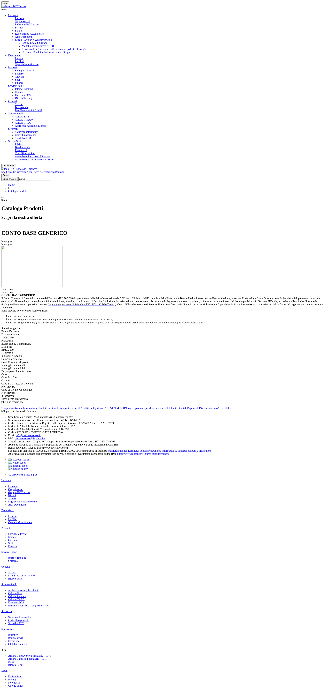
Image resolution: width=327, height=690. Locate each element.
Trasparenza (7, 408)
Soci (17, 79)
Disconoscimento (208, 408)
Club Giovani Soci (25, 153)
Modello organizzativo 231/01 (38, 45)
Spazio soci (7, 629)
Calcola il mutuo (24, 119)
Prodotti (12, 67)
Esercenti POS (23, 95)
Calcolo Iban (22, 116)
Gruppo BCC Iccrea (19, 492)
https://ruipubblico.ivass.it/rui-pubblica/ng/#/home (134, 450)
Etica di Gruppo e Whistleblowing (33, 39)
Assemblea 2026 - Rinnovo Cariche (34, 159)
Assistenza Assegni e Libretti (30, 125)
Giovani (19, 76)
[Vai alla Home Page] (19, 168)
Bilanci (19, 27)
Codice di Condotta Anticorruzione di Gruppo (46, 52)
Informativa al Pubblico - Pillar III (41, 408)
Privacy (12, 679)
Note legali (14, 682)
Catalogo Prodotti (17, 191)
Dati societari (15, 676)
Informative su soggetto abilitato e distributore (186, 450)
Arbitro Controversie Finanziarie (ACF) (29, 655)
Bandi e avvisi (22, 147)
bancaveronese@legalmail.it (30, 438)
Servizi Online (16, 85)
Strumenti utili (15, 113)
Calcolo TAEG (23, 122)
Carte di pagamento (25, 134)
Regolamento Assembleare (29, 33)
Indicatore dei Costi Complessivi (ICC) (29, 605)
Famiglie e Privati (24, 70)
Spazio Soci (14, 141)
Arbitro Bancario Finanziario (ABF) (27, 658)
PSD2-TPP (110, 408)
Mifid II (120, 408)
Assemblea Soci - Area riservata (32, 171)
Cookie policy (15, 685)
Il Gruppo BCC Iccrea (27, 24)
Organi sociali (22, 21)
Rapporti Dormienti (69, 408)
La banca (13, 15)
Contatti (12, 101)
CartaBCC (20, 92)
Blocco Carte (15, 664)
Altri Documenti (24, 36)
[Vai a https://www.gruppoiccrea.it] (13, 6)
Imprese (19, 73)
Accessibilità (224, 408)
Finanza (19, 82)
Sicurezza (13, 128)
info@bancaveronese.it (28, 435)
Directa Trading (23, 98)
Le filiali (19, 61)
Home (11, 184)
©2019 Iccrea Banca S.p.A (22, 474)
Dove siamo (14, 55)
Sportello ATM (23, 138)
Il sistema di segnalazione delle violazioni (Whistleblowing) (53, 49)
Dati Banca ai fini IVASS (28, 110)
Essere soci (21, 150)
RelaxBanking (56, 171)
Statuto (18, 30)
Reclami (18, 408)
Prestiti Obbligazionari (92, 408)
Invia (5, 3)
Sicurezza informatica (26, 131)
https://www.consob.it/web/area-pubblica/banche (143, 453)
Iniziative (20, 144)
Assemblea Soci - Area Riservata (32, 156)
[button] (163, 9)
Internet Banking (24, 88)
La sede (19, 58)
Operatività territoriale (26, 64)
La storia (19, 18)
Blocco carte (21, 107)
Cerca (6, 175)
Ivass (11, 661)
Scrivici (19, 104)
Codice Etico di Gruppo (35, 42)
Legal (4, 670)
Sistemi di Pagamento (187, 408)
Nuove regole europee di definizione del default (150, 408)
